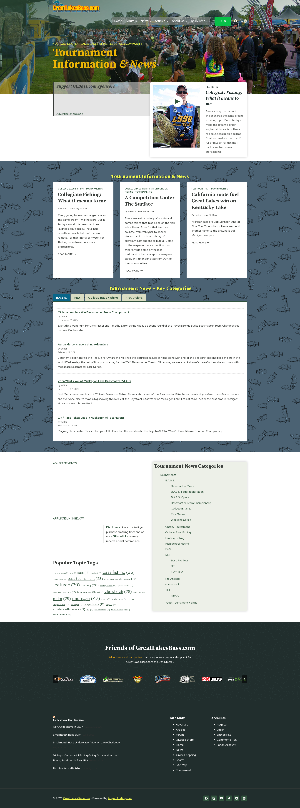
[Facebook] (206, 798)
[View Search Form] (235, 21)
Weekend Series (181, 520)
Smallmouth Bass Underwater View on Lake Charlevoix (86, 742)
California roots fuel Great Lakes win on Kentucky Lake (215, 201)
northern (133, 599)
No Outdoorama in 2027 (68, 726)
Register (222, 724)
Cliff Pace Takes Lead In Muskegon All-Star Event (91, 418)
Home (118, 21)
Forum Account (226, 745)
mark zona (139, 592)
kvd (100, 592)
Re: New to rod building (67, 768)
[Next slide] (244, 679)
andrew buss (60, 573)
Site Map (181, 765)
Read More (67, 254)
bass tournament (85, 578)
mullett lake (119, 599)
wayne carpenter (62, 614)
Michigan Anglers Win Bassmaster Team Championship (94, 312)
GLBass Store (185, 739)
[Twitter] (229, 798)
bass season (59, 579)
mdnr (62, 598)
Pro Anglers (172, 578)
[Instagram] (214, 798)
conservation (111, 579)
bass (83, 573)
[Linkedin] (236, 798)
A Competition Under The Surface (150, 201)
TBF (168, 590)
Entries (224, 734)
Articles (180, 729)
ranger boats (94, 604)
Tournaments (94, 188)
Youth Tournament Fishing (181, 602)
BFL (173, 566)
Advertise (182, 724)
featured (66, 585)
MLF (207, 188)
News (179, 750)
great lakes (125, 585)
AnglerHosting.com (120, 798)
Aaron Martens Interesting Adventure (83, 344)
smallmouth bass (69, 609)
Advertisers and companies (125, 657)
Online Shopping (186, 755)
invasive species (64, 592)
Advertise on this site (69, 114)
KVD (168, 549)
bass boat (96, 573)
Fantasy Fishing (174, 538)
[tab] (61, 297)
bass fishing (118, 572)
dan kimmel (128, 579)
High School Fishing (177, 543)
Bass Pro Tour (179, 560)
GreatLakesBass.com (76, 798)
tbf (90, 609)
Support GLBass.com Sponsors (85, 86)
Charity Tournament (177, 527)
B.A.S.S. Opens (180, 497)
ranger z (111, 605)
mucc (105, 599)
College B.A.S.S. (181, 508)
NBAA (175, 595)
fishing (90, 585)
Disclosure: (113, 527)
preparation (61, 604)
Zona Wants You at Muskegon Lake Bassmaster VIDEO (94, 381)
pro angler (76, 605)
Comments (227, 739)
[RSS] (244, 798)
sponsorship (172, 584)
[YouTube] (221, 798)
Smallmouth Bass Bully (66, 734)
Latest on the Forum (68, 720)
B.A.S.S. (170, 480)
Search (180, 760)
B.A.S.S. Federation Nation (187, 491)
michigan (86, 598)
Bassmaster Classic (183, 486)
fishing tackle (108, 585)
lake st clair (118, 591)
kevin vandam (86, 592)
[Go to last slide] (55, 679)
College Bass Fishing (71, 188)
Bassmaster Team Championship (191, 503)
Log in (220, 729)
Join (223, 21)
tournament (102, 609)
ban (73, 573)
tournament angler (120, 610)
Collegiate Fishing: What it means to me (224, 98)
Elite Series (178, 514)
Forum (180, 734)
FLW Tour (197, 188)
